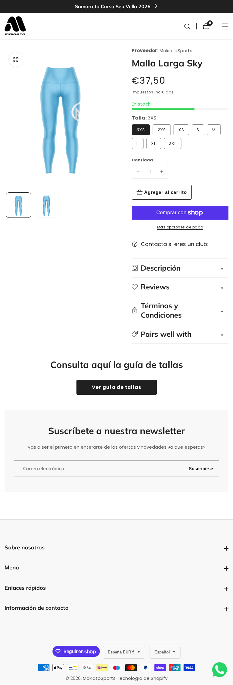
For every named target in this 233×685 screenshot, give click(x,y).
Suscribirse (201, 468)
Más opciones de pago (180, 227)
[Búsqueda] (190, 26)
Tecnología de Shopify (142, 678)
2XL (173, 143)
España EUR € (122, 652)
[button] (180, 334)
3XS (141, 130)
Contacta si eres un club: (174, 244)
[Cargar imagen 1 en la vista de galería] (18, 205)
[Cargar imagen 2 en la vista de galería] (46, 205)
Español (162, 652)
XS (181, 130)
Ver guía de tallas (116, 387)
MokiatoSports (176, 50)
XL (153, 143)
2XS (161, 130)
